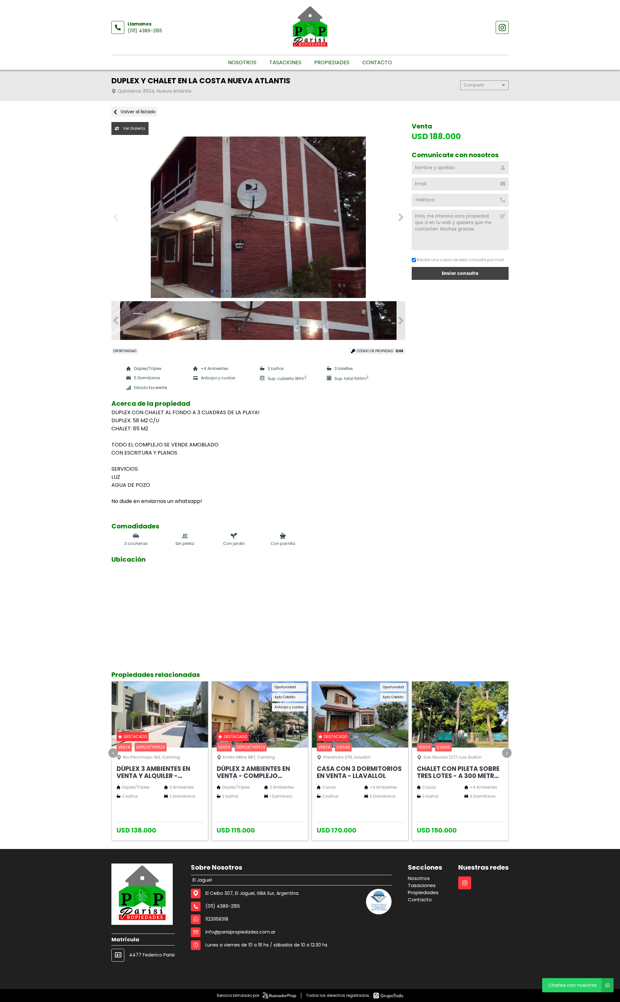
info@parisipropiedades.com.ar (240, 932)
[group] (258, 217)
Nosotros (242, 62)
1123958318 (216, 919)
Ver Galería (133, 128)
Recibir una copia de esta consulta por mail (460, 259)
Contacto (377, 62)
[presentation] (113, 753)
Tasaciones (285, 62)
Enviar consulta (460, 273)
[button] (401, 217)
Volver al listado (137, 111)
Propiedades (331, 62)
